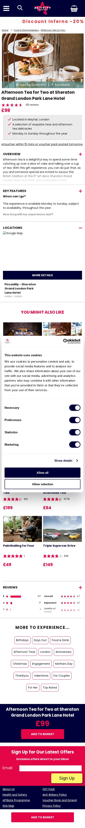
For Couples (62, 676)
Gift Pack (48, 789)
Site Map (8, 806)
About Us (9, 789)
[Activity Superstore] (42, 8)
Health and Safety (15, 795)
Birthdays (22, 640)
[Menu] (6, 8)
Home (5, 30)
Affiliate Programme (16, 800)
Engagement (41, 664)
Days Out (40, 640)
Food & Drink (60, 640)
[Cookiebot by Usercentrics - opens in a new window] (63, 341)
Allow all (42, 472)
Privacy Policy (51, 806)
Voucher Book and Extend (59, 800)
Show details (63, 460)
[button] (68, 8)
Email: (8, 767)
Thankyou (22, 676)
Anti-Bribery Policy (54, 795)
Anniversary (64, 652)
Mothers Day (64, 664)
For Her (33, 688)
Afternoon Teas (24, 652)
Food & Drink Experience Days (30, 30)
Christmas (20, 664)
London (45, 652)
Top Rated (50, 688)
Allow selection (42, 484)
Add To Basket (42, 817)
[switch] (74, 420)
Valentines (41, 676)
